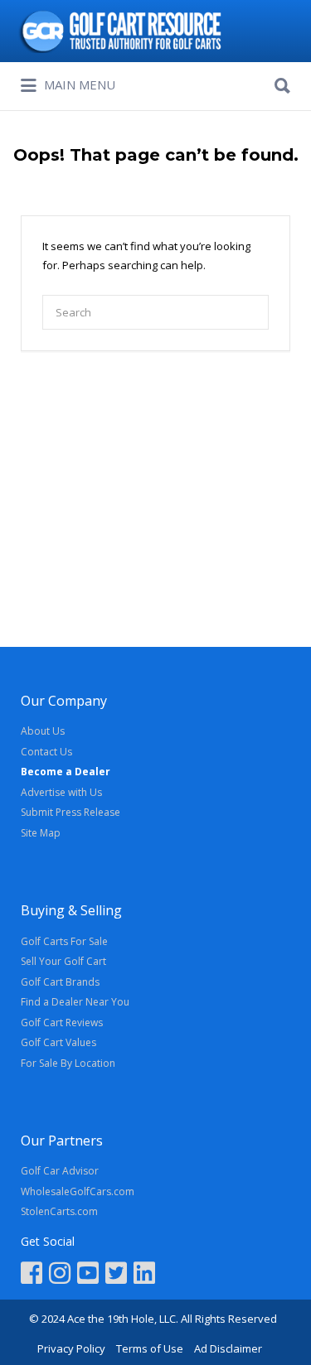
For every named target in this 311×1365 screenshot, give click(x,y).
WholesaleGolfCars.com (77, 1191)
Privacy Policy (71, 1348)
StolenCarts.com (59, 1211)
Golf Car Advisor (60, 1171)
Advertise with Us (61, 792)
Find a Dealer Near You (75, 1002)
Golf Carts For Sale (64, 941)
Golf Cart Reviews (62, 1022)
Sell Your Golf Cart (63, 961)
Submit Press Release (70, 812)
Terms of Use (149, 1348)
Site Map (41, 833)
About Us (43, 731)
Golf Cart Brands (60, 982)
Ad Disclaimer (228, 1348)
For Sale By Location (68, 1063)
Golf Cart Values (58, 1042)
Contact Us (46, 752)
